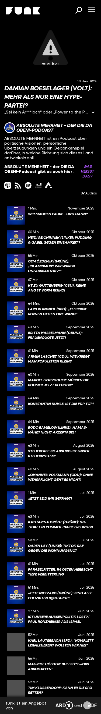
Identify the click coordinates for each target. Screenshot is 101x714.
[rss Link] (18, 185)
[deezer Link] (38, 185)
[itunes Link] (7, 185)
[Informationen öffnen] (93, 112)
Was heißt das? (87, 171)
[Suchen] (78, 11)
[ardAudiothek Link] (48, 185)
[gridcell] (50, 215)
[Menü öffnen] (91, 10)
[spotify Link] (28, 185)
